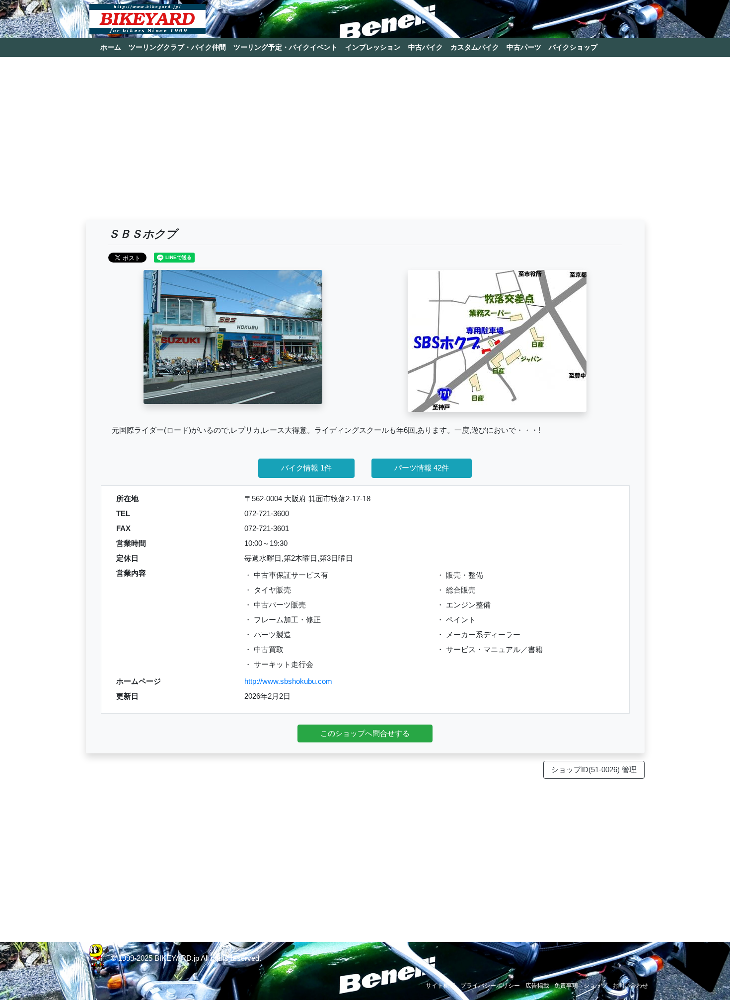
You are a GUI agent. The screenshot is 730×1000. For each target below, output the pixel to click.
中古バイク (425, 47)
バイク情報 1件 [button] (306, 468)
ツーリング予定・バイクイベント (285, 47)
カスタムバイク (474, 47)
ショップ (595, 985)
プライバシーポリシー (490, 985)
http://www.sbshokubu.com (288, 681)
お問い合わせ (630, 985)
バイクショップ (573, 47)
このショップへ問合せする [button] (365, 733)
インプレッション (373, 47)
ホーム (110, 47)
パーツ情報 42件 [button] (421, 468)
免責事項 (566, 985)
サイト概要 (440, 985)
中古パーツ (524, 47)
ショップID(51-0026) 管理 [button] (594, 769)
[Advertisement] (365, 142)
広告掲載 (537, 985)
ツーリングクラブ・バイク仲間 (177, 47)
